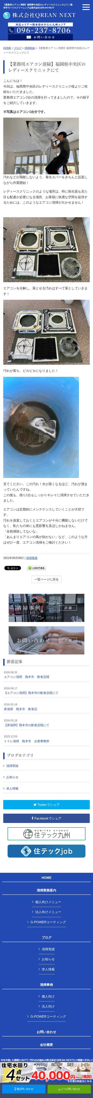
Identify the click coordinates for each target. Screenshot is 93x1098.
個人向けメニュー (48, 902)
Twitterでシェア (48, 804)
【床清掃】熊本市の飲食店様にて (26, 723)
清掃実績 (29, 48)
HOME (7, 48)
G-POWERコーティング (48, 922)
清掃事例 (46, 984)
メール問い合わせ (70, 1089)
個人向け (48, 996)
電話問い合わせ (24, 1089)
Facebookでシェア (47, 818)
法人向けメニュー (48, 912)
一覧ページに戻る (46, 579)
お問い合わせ (46, 1032)
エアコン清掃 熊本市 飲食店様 (26, 675)
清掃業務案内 (46, 890)
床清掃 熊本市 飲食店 (20, 707)
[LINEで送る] (36, 568)
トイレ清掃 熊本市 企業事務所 (26, 739)
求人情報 (12, 788)
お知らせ (12, 777)
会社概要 (46, 1044)
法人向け (48, 1006)
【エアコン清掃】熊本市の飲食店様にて (31, 691)
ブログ (18, 48)
